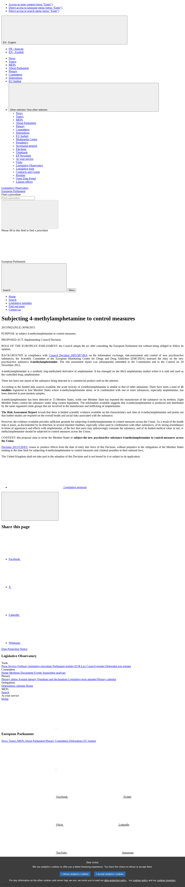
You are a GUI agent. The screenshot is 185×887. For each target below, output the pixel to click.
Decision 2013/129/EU (14, 447)
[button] (56, 726)
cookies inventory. (166, 880)
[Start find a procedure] (30, 214)
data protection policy (115, 880)
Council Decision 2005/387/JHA (68, 355)
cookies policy (140, 880)
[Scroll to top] (30, 506)
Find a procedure (11, 194)
